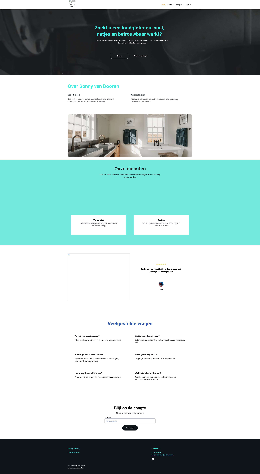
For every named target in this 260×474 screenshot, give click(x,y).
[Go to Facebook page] (153, 459)
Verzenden (130, 428)
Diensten (170, 5)
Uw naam (108, 417)
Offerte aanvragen (140, 56)
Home (163, 5)
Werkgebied (179, 5)
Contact (188, 5)
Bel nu (119, 56)
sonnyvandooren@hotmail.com (162, 455)
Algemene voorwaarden (75, 468)
